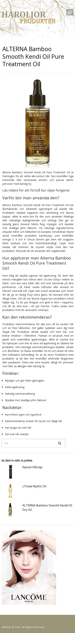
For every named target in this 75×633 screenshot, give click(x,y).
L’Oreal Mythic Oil (34, 486)
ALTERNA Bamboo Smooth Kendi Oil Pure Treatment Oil (33, 56)
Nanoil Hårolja (32, 467)
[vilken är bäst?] (30, 16)
